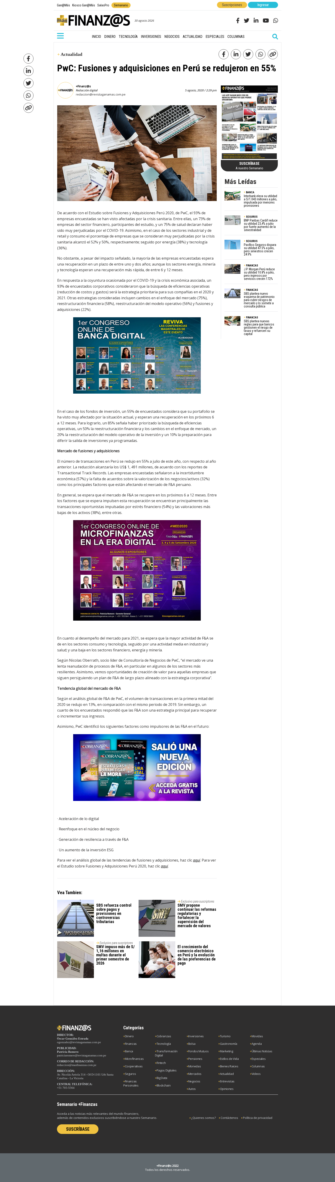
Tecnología (128, 36)
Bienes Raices (229, 1066)
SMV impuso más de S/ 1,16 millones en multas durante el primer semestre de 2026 (115, 954)
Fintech (161, 1063)
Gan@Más (63, 5)
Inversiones (151, 36)
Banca (129, 1051)
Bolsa (192, 1044)
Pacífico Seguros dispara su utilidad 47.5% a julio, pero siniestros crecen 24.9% (260, 249)
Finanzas (131, 1044)
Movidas (257, 1036)
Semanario (121, 5)
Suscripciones (232, 5)
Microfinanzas (134, 1059)
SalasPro (103, 5)
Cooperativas (134, 1066)
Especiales (215, 36)
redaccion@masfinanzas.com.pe (76, 1065)
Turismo (225, 1036)
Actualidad (192, 36)
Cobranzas (164, 1036)
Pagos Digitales (167, 1070)
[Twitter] (28, 83)
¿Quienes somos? (203, 1118)
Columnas (236, 36)
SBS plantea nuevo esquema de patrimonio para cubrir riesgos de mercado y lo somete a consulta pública (259, 300)
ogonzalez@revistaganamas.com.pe (79, 1042)
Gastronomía (228, 1044)
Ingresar (263, 5)
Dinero (110, 36)
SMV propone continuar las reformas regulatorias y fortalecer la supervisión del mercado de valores (197, 915)
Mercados (194, 1074)
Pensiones (195, 1059)
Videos (256, 1074)
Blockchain (164, 1085)
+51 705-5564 (66, 1087)
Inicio (96, 36)
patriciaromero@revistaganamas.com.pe (81, 1055)
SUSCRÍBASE (78, 1129)
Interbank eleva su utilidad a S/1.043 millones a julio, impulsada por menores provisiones (260, 200)
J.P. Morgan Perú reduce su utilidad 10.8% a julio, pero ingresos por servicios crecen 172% (259, 274)
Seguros (130, 1074)
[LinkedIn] (28, 71)
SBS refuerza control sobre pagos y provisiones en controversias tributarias (113, 913)
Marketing (226, 1051)
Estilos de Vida (229, 1059)
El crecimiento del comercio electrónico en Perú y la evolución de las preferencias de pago (197, 954)
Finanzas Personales (131, 1083)
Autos (192, 1089)
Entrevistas (227, 1081)
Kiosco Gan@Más (83, 5)
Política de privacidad (257, 1118)
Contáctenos (229, 1118)
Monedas (194, 1066)
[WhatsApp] (28, 95)
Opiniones (227, 1089)
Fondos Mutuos (198, 1051)
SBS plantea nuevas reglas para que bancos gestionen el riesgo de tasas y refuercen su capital (259, 327)
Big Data (162, 1078)
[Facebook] (28, 59)
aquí (196, 860)
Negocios (172, 36)
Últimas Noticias (262, 1051)
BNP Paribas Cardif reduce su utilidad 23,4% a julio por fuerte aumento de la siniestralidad (261, 225)
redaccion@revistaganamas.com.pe (101, 94)
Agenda (257, 1044)
